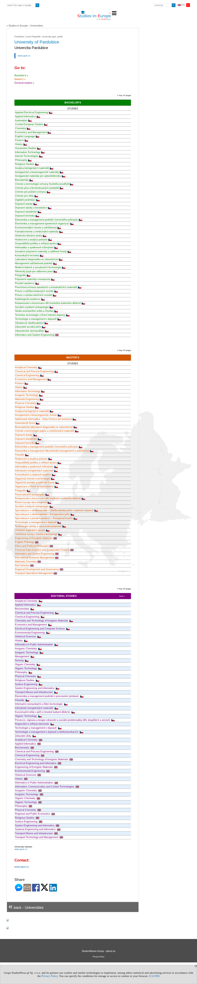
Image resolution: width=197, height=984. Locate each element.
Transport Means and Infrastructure (34, 692)
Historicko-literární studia (28, 235)
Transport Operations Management (34, 573)
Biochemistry (22, 608)
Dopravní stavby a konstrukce (31, 207)
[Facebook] (36, 890)
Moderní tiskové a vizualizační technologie (38, 267)
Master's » (20, 79)
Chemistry (20, 128)
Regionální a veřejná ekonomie (32, 724)
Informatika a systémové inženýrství (34, 247)
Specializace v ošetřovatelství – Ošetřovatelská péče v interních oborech (54, 510)
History (19, 144)
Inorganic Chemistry (26, 648)
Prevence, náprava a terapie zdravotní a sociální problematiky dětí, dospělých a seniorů (63, 720)
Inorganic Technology (26, 395)
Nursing (19, 660)
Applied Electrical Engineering (31, 112)
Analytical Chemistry (26, 367)
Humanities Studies (25, 148)
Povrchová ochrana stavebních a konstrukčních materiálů (46, 287)
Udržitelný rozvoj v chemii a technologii (36, 534)
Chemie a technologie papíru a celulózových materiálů (44, 431)
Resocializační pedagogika (30, 494)
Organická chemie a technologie (32, 478)
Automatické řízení (25, 423)
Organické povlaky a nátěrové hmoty (35, 482)
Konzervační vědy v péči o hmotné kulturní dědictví (43, 712)
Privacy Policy (50, 976)
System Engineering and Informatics (35, 688)
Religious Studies (24, 164)
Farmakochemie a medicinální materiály (36, 231)
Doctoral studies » (24, 83)
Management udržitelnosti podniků (33, 263)
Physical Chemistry (25, 403)
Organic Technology (26, 668)
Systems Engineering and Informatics (35, 829)
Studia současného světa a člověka (34, 311)
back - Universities (26, 906)
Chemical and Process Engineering (34, 371)
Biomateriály (22, 180)
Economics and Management (31, 132)
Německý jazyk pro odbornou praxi (34, 271)
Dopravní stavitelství (26, 211)
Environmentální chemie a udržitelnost (36, 227)
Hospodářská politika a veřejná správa (36, 243)
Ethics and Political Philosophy (32, 546)
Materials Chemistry (26, 561)
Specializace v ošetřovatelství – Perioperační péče (42, 514)
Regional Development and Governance (37, 569)
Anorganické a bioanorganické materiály (37, 172)
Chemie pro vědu (24, 196)
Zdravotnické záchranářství (29, 331)
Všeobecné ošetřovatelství (29, 323)
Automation (21, 120)
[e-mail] (27, 890)
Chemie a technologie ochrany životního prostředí (42, 184)
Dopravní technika (25, 215)
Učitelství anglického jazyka (30, 530)
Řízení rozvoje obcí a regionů (31, 502)
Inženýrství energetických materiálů (34, 470)
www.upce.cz (24, 55)
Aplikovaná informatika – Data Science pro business (43, 419)
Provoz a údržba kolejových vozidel (34, 291)
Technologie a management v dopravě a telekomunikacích (47, 732)
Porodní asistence (25, 283)
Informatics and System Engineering (34, 335)
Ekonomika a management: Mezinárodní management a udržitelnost (52, 450)
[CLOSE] (154, 976)
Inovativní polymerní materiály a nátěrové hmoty (41, 251)
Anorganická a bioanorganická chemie (36, 415)
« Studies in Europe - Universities (24, 25)
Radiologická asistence (27, 299)
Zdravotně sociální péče (28, 327)
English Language (25, 136)
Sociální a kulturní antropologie (32, 307)
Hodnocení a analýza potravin (31, 239)
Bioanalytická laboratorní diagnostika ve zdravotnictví (44, 427)
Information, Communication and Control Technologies (45, 786)
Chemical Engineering (27, 375)
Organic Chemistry (25, 664)
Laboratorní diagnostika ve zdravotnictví (36, 259)
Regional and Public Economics (33, 813)
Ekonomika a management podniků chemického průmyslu (46, 219)
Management (22, 656)
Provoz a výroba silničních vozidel (33, 295)
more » (122, 596)
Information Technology (27, 152)
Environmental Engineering (30, 632)
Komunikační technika (27, 255)
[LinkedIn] (53, 890)
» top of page (124, 95)
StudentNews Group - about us (98, 951)
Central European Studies (29, 124)
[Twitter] (44, 889)
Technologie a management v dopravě (36, 319)
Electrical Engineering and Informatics (36, 763)
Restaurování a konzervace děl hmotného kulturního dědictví (48, 303)
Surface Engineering (26, 684)
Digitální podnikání (25, 200)
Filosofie (19, 454)
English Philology (24, 542)
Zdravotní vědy (23, 736)
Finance (19, 140)
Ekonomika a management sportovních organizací (42, 223)
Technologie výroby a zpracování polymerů (38, 526)
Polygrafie (20, 275)
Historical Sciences (26, 636)
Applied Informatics (25, 116)
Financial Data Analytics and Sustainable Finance (42, 550)
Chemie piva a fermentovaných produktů (37, 188)
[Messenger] (18, 890)
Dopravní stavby (24, 204)
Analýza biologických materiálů (32, 168)
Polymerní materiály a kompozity (32, 279)
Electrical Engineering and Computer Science (40, 628)
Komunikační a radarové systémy (33, 474)
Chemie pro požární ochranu (30, 192)
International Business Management (34, 557)
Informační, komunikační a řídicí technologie (39, 704)
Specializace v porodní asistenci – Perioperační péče (44, 518)
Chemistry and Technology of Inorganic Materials (42, 620)
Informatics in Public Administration (34, 644)
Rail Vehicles (22, 565)
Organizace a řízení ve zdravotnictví (34, 486)
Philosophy (21, 160)
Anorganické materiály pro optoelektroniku (38, 176)
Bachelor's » (21, 75)
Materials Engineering (27, 399)
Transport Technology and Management (37, 837)
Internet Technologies (26, 156)
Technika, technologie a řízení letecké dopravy (40, 315)
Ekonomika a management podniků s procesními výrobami (47, 696)
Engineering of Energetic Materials (34, 538)
